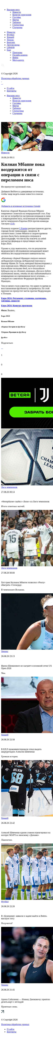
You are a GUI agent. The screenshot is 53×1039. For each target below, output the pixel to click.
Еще (9, 50)
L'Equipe (23, 228)
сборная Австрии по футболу (13, 327)
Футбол (10, 35)
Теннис (10, 40)
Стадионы (17, 27)
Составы (16, 17)
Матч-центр (18, 60)
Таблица (16, 22)
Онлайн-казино (19, 55)
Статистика (18, 25)
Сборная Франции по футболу (13, 332)
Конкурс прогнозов (21, 15)
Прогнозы (17, 52)
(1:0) (12, 223)
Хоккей (10, 37)
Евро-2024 (5, 316)
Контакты (11, 91)
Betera (15, 57)
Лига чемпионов (9, 487)
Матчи (15, 20)
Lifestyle (11, 47)
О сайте (10, 88)
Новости (16, 12)
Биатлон (11, 42)
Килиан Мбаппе (7, 321)
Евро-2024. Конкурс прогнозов (16, 305)
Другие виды (13, 45)
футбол (4, 337)
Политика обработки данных (15, 78)
